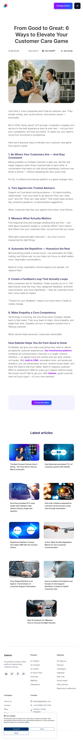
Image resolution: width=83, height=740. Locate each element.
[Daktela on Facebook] (18, 674)
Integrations (35, 684)
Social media (62, 680)
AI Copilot (34, 669)
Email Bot (34, 677)
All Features (61, 661)
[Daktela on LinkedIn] (6, 674)
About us (7, 701)
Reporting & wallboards (66, 688)
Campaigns (61, 669)
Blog (6, 709)
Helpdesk (61, 673)
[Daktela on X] (12, 674)
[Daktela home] (5, 6)
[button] (77, 6)
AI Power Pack (36, 673)
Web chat (61, 677)
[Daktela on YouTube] (23, 674)
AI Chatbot (34, 661)
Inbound (60, 665)
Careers (7, 705)
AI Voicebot (35, 665)
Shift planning (62, 684)
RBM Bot (33, 680)
